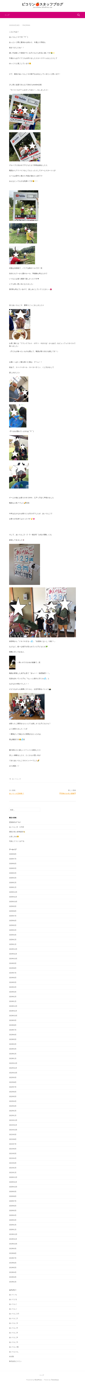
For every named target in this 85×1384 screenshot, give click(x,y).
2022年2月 (12, 1111)
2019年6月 (12, 1263)
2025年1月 (12, 944)
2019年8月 (12, 1253)
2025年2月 (12, 939)
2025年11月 (13, 897)
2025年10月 (13, 901)
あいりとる (13, 1299)
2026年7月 (12, 859)
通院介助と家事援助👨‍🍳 (17, 832)
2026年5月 (12, 868)
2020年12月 (13, 1177)
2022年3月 (12, 1106)
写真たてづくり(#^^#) (16, 841)
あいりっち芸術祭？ (16, 793)
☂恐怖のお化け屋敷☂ (67, 793)
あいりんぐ (13, 1304)
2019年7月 (12, 1258)
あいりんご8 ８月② (16, 827)
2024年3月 (12, 992)
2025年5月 (12, 925)
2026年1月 (12, 887)
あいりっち (13, 1294)
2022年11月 (13, 1068)
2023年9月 (12, 1020)
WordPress (38, 1380)
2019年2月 (12, 1282)
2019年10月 (13, 1244)
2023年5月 (12, 1039)
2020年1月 (12, 1229)
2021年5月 (12, 1153)
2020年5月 (12, 1210)
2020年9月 (12, 1191)
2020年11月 (13, 1182)
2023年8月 (12, 1025)
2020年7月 (12, 1201)
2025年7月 (12, 916)
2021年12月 (13, 1120)
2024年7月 (12, 973)
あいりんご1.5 (14, 1313)
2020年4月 (12, 1215)
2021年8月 (12, 1139)
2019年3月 (12, 1277)
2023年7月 (12, 1030)
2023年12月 (13, 1006)
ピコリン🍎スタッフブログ (42, 4)
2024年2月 (12, 996)
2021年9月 (12, 1134)
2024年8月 (12, 968)
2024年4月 (12, 987)
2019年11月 (13, 1239)
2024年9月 (12, 963)
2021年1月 (12, 1172)
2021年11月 (13, 1125)
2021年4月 (12, 1158)
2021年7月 (12, 1144)
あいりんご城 (13, 1347)
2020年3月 (12, 1220)
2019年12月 (13, 1234)
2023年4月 (12, 1044)
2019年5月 (12, 1267)
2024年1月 (12, 1001)
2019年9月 (12, 1248)
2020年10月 (13, 1187)
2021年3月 (12, 1163)
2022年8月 (12, 1082)
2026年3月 (12, 878)
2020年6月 (12, 1206)
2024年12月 (13, 949)
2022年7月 (12, 1087)
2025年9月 (12, 906)
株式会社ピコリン (15, 1361)
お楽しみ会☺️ (14, 836)
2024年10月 (13, 958)
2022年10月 (13, 1073)
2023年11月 (13, 1011)
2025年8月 (12, 911)
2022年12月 (13, 1063)
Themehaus (55, 1380)
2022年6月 (12, 1092)
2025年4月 (12, 930)
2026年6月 (12, 863)
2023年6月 (12, 1034)
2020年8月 (12, 1196)
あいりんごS (13, 1342)
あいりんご (13, 1309)
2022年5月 (12, 1096)
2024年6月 (12, 977)
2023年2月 (12, 1054)
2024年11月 (13, 954)
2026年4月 (12, 873)
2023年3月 (12, 1049)
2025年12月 (13, 892)
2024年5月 (12, 982)
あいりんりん (13, 1352)
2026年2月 (12, 882)
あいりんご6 (13, 1332)
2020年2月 (12, 1225)
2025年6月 (12, 920)
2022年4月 (12, 1101)
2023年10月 (13, 1015)
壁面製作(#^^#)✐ (15, 822)
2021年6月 (12, 1149)
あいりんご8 (13, 1337)
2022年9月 (12, 1077)
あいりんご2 (13, 1318)
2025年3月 (12, 935)
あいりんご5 (13, 1328)
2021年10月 (13, 1130)
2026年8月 (12, 854)
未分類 (11, 1356)
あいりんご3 (16, 779)
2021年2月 (12, 1168)
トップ (7, 15)
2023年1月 (12, 1058)
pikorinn (26, 25)
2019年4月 (12, 1272)
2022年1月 (12, 1115)
